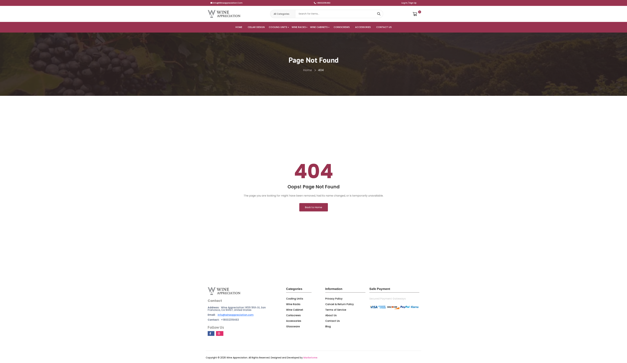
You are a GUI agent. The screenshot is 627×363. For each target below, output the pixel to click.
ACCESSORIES (363, 27)
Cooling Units (294, 298)
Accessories (293, 321)
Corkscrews (293, 315)
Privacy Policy (334, 298)
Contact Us (332, 321)
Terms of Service (335, 310)
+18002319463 (323, 2)
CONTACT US (384, 27)
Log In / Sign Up (409, 2)
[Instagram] (219, 333)
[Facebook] (211, 333)
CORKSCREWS (342, 27)
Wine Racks (293, 304)
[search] (378, 14)
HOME (238, 27)
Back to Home (313, 207)
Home (308, 70)
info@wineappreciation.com (227, 2)
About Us (331, 315)
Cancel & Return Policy (339, 304)
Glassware (293, 326)
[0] (415, 14)
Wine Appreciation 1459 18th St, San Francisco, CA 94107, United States (237, 308)
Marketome (310, 357)
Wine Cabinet (294, 310)
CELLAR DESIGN (256, 27)
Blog (328, 326)
